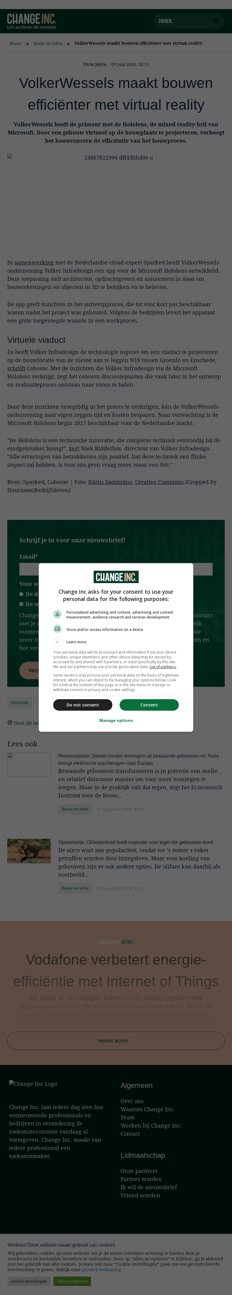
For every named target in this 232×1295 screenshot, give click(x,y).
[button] (116, 642)
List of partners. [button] (163, 666)
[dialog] (116, 647)
